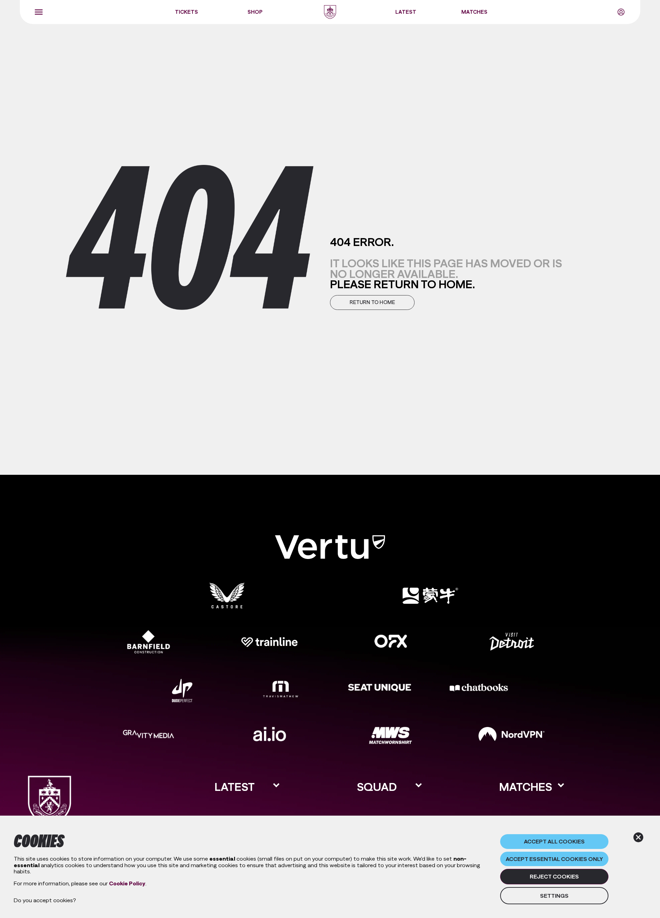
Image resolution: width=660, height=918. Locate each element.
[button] (372, 302)
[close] (638, 837)
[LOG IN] (620, 12)
